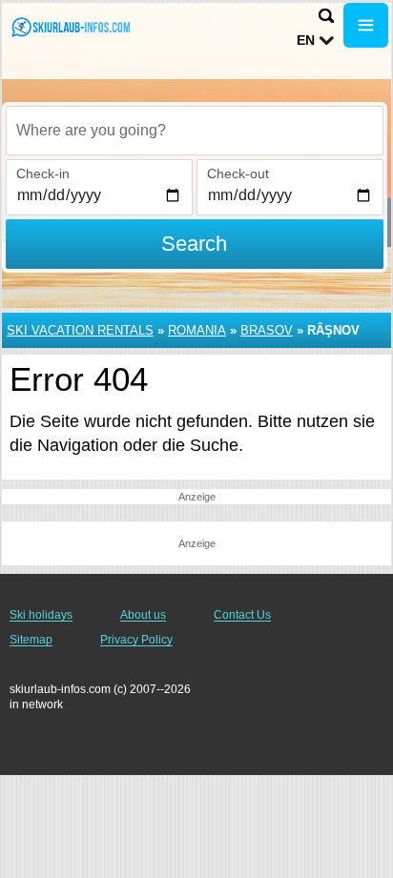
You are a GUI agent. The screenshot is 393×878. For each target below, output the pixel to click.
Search (194, 243)
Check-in (43, 173)
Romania (197, 330)
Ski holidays (41, 615)
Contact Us (242, 615)
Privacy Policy (136, 639)
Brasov (266, 330)
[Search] (326, 16)
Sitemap (31, 639)
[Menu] (365, 25)
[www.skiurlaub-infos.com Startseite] (72, 27)
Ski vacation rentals (80, 330)
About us (143, 615)
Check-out (238, 173)
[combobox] (195, 130)
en (306, 40)
